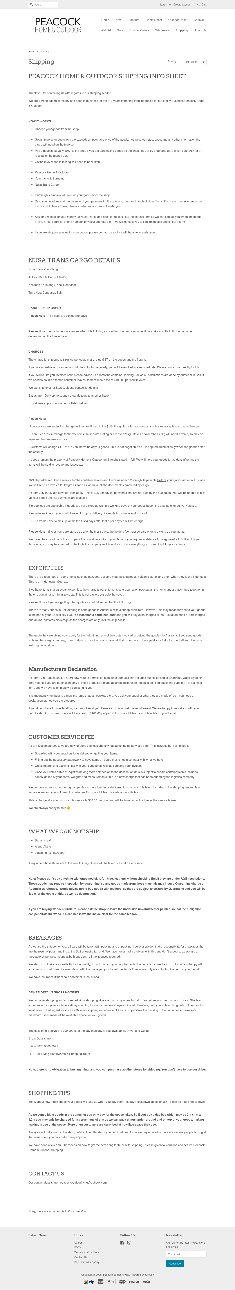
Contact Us (80, 1257)
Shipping (182, 30)
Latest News (37, 1235)
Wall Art (106, 30)
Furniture (133, 20)
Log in (163, 4)
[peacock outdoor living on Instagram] (129, 1243)
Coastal (199, 20)
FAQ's (77, 1247)
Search (78, 1242)
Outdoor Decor (177, 20)
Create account (182, 4)
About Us (200, 30)
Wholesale (162, 30)
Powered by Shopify (142, 1274)
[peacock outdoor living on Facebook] (122, 1243)
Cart (204, 4)
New (118, 20)
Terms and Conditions (87, 1252)
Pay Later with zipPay (86, 1262)
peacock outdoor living (116, 1274)
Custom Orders (139, 30)
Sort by (172, 61)
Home (105, 20)
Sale (120, 30)
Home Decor (154, 20)
